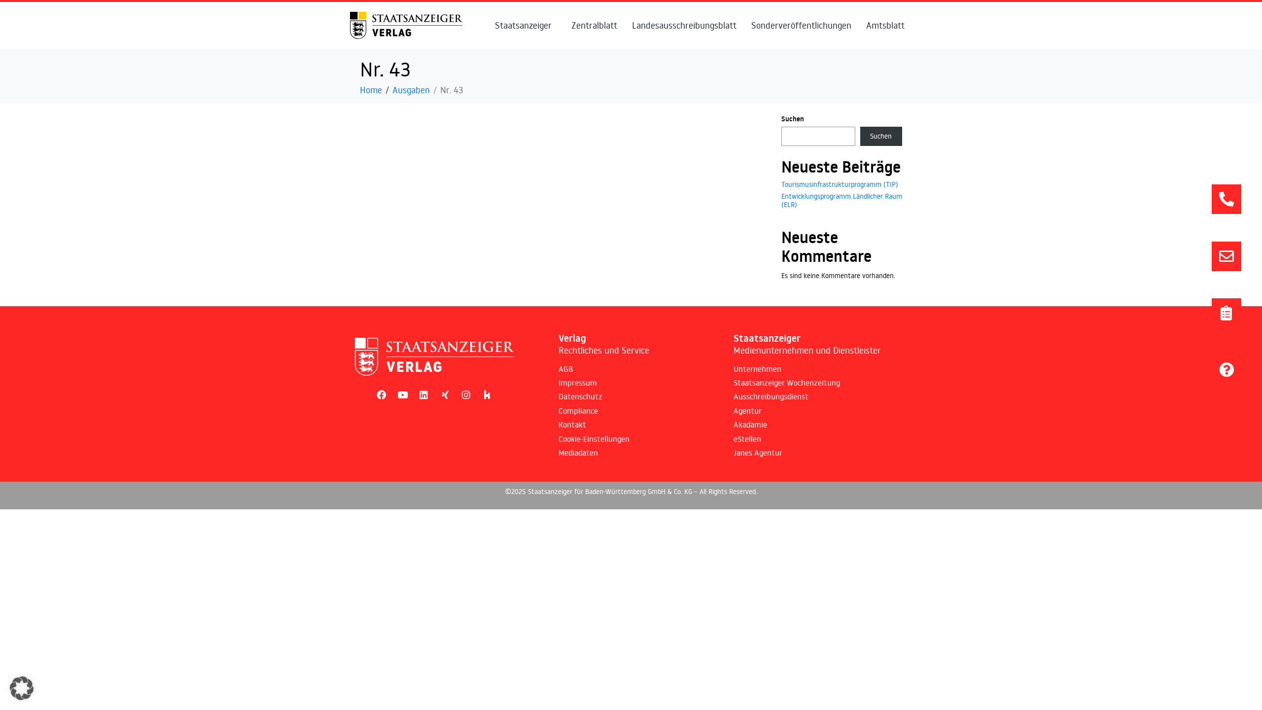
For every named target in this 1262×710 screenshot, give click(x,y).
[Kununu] (487, 395)
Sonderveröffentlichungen (801, 25)
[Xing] (445, 395)
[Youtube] (402, 395)
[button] (21, 688)
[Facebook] (381, 395)
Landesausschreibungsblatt (684, 25)
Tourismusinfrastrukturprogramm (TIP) (839, 184)
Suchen (792, 119)
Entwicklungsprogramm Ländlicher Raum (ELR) (841, 200)
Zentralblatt (594, 25)
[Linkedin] (424, 395)
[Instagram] (466, 395)
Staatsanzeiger (523, 25)
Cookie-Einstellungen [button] (594, 438)
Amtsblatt (885, 25)
